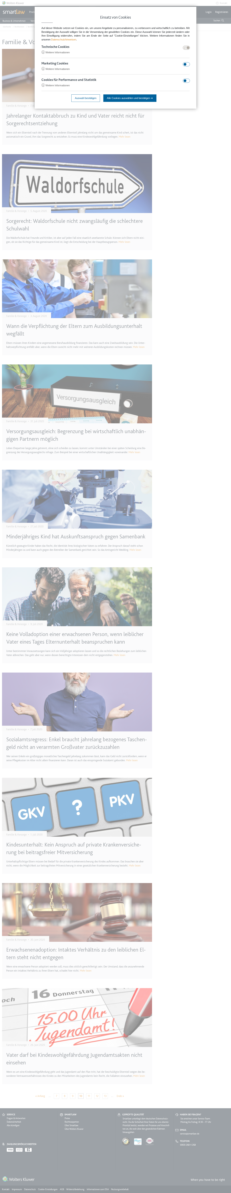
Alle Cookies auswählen (130, 98)
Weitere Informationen (56, 52)
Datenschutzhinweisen (63, 39)
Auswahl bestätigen (85, 98)
